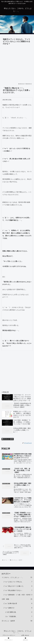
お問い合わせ (25, 635)
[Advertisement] (17, 63)
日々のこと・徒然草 (8, 439)
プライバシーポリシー (9, 635)
